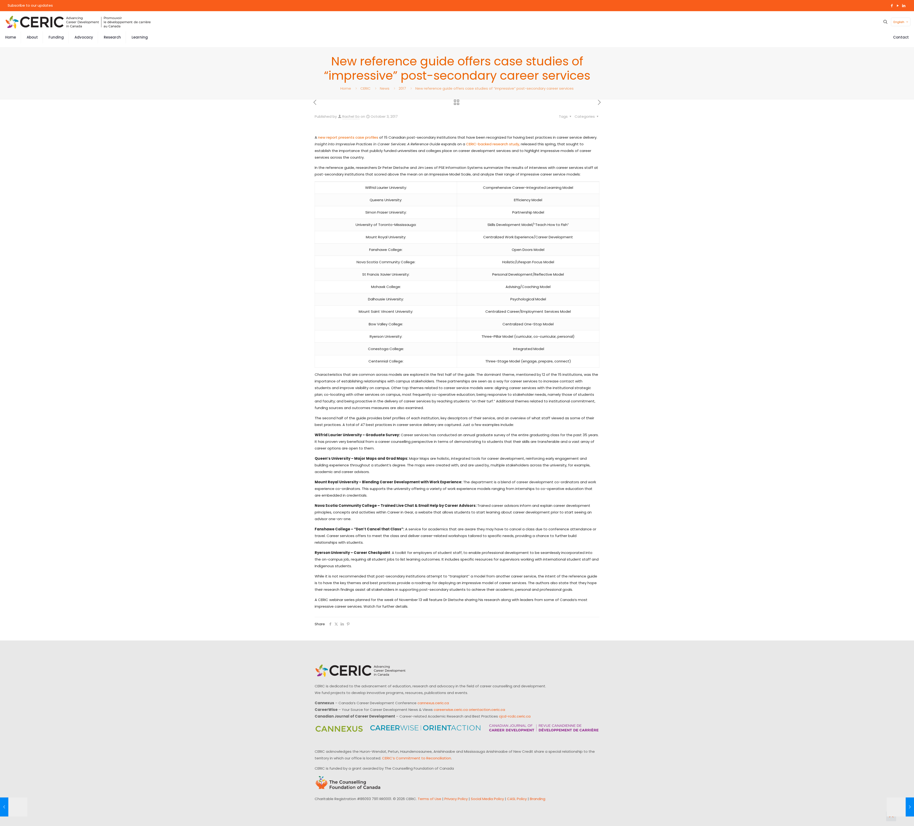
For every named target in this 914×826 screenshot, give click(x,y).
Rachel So (351, 116)
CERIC (365, 88)
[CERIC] (78, 22)
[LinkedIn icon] (903, 5)
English (899, 22)
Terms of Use (429, 798)
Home (345, 88)
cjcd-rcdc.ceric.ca (515, 716)
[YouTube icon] (897, 5)
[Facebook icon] (892, 5)
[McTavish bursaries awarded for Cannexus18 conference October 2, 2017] (13, 806)
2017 (402, 88)
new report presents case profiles (348, 137)
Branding (537, 798)
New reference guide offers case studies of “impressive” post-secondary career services (494, 88)
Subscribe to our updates (30, 5)
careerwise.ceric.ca (451, 709)
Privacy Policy (456, 798)
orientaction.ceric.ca (487, 709)
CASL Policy (517, 798)
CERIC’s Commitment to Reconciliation (416, 758)
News (384, 88)
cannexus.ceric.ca (433, 702)
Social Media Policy (487, 798)
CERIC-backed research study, (493, 144)
